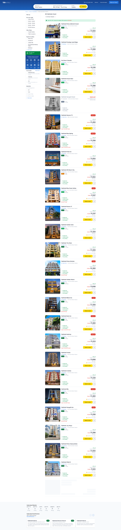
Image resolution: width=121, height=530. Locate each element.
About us (96, 2)
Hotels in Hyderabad (33, 11)
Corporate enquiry (103, 2)
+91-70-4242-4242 (89, 2)
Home (26, 11)
